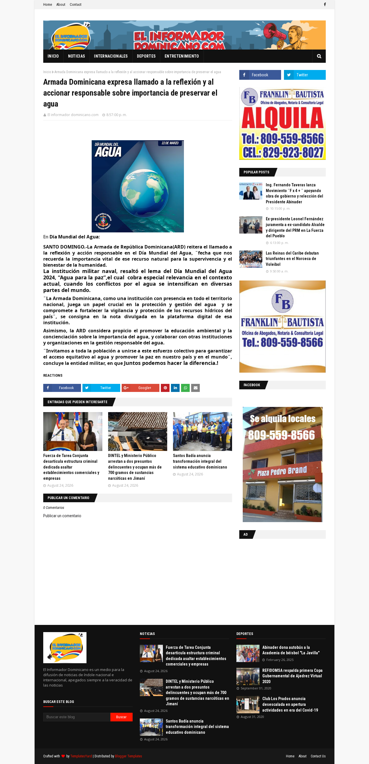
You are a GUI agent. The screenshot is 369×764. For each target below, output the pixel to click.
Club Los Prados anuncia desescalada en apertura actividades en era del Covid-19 (290, 704)
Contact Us (318, 756)
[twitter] (305, 75)
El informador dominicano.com (73, 114)
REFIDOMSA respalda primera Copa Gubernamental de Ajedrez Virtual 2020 (292, 676)
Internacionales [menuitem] (111, 56)
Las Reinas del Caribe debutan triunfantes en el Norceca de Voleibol (292, 259)
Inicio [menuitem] (53, 56)
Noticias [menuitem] (76, 56)
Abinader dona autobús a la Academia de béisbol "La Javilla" (290, 650)
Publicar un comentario (62, 515)
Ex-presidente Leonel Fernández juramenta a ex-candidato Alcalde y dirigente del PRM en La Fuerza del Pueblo (295, 227)
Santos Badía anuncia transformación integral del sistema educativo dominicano (200, 461)
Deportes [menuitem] (146, 56)
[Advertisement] (275, 581)
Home (47, 4)
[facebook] (324, 4)
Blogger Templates (128, 756)
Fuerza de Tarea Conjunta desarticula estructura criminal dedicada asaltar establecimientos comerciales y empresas (71, 466)
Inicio (47, 72)
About (60, 4)
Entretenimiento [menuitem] (182, 56)
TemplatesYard (81, 756)
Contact (76, 4)
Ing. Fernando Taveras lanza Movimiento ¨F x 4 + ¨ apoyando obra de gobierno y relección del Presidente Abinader (294, 193)
